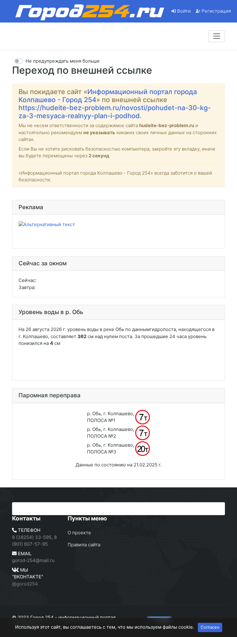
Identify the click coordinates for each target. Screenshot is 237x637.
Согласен (210, 627)
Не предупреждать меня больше (63, 61)
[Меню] (216, 36)
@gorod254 (25, 584)
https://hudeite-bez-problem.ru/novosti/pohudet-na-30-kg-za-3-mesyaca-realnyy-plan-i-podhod (115, 112)
